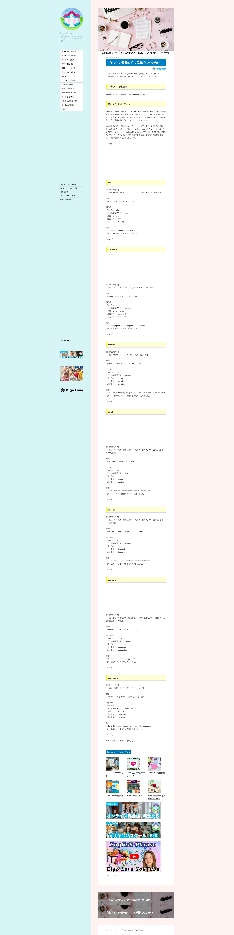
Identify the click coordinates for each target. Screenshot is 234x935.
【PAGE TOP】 (112, 876)
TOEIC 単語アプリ (68, 97)
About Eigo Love (65, 199)
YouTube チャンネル (69, 76)
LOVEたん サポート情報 (69, 188)
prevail (118, 94)
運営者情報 (64, 192)
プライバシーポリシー (67, 195)
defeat (129, 94)
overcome (144, 94)
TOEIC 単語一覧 (67, 64)
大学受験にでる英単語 (69, 93)
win (107, 94)
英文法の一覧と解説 (68, 80)
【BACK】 (110, 239)
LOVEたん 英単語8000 (69, 101)
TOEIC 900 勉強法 (68, 60)
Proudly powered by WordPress (132, 930)
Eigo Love (66, 33)
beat (124, 94)
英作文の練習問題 (68, 105)
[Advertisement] (71, 146)
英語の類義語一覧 (68, 84)
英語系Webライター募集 (68, 184)
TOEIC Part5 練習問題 (69, 51)
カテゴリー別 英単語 (69, 88)
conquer (135, 94)
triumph (112, 94)
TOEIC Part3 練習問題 (69, 56)
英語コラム (65, 109)
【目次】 (109, 144)
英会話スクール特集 (68, 72)
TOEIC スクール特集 (69, 68)
